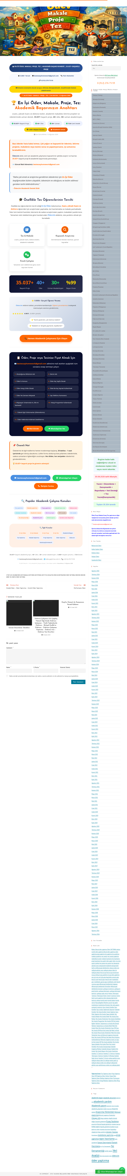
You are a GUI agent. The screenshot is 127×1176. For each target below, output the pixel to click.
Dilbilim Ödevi (95, 553)
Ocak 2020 (94, 851)
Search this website (97, 65)
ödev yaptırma (70, 575)
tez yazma (102, 963)
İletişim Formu (47, 486)
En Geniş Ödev (16, 575)
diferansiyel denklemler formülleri (101, 986)
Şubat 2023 (95, 718)
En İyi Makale (24, 575)
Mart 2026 (94, 589)
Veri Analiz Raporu (101, 1051)
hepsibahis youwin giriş (112, 977)
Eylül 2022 (94, 736)
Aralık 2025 (95, 599)
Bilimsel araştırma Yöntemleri (107, 1115)
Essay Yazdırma (112, 1121)
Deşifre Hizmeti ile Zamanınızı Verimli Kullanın (73, 603)
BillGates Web (65, 1174)
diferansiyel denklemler (102, 968)
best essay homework (112, 972)
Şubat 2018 (95, 920)
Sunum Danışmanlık (105, 1142)
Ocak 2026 (94, 596)
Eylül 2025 (94, 610)
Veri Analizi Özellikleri (114, 1019)
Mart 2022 (94, 758)
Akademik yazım (99, 1105)
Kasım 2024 (95, 646)
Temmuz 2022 (96, 743)
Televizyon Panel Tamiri (103, 996)
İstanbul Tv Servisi (104, 1058)
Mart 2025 (94, 632)
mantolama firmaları (104, 1005)
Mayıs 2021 (95, 794)
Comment (9, 648)
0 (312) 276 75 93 (47, 80)
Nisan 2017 (95, 927)
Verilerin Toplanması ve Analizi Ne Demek (107, 1023)
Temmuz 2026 (96, 574)
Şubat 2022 (95, 761)
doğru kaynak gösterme (99, 1121)
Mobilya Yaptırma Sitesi (106, 1078)
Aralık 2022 (95, 725)
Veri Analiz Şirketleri (107, 1042)
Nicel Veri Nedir (107, 1037)
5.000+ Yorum (25, 76)
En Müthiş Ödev (61, 575)
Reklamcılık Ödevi (96, 545)
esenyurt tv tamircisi (97, 1007)
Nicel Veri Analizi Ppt (105, 1030)
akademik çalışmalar (97, 1109)
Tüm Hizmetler (68, 76)
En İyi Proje (38, 575)
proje (115, 1135)
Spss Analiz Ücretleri (108, 1007)
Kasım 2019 (95, 859)
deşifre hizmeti (113, 1118)
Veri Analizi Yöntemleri (102, 1019)
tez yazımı (108, 963)
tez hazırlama (116, 959)
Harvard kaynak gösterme (104, 1124)
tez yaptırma (108, 954)
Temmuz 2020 (96, 830)
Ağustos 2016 (95, 930)
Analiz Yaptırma (111, 1012)
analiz (105, 1109)
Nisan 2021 (95, 797)
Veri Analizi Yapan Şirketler (107, 1014)
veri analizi (104, 956)
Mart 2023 (94, 715)
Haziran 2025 (95, 621)
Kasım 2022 (95, 729)
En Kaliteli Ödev (52, 575)
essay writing (95, 975)
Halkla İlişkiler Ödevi (97, 549)
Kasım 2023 (95, 689)
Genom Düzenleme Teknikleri (19, 628)
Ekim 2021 (94, 776)
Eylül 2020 (94, 823)
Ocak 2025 (94, 639)
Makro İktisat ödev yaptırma (99, 949)
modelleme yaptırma (105, 1135)
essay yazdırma (103, 975)
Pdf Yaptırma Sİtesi (100, 1076)
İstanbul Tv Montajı (108, 1056)
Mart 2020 (94, 844)
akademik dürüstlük (109, 1098)
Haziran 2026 (95, 578)
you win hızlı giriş (101, 977)
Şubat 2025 (95, 635)
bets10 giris (102, 979)
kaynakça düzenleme (105, 1129)
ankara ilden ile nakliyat (102, 1060)
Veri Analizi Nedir (104, 1016)
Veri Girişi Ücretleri (101, 1012)
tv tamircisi (114, 996)
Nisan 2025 (95, 628)
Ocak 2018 (94, 923)
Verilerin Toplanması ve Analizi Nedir (102, 1026)
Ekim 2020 (94, 819)
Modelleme (94, 1135)
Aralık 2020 (95, 812)
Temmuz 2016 (96, 934)
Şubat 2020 (95, 848)
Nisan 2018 (95, 916)
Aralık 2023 (95, 686)
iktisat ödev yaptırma (109, 952)
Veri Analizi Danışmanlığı (104, 1046)
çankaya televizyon (104, 991)
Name (8, 667)
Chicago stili (96, 1118)
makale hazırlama (107, 959)
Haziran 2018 (95, 909)
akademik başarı (97, 1098)
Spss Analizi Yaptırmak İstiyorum (105, 1009)
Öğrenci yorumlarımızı (60, 305)
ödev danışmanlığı (108, 998)
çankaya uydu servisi (102, 993)
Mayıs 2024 (95, 668)
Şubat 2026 (95, 592)
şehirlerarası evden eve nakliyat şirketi (109, 1065)
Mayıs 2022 (95, 751)
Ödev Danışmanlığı (104, 1156)
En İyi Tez (44, 575)
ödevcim (77, 575)
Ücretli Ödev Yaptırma (18, 577)
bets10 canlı (95, 979)
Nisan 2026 (95, 585)
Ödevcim (51, 215)
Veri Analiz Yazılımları (112, 1051)
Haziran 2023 (95, 704)
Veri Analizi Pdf (109, 1021)
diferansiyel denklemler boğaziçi (108, 984)
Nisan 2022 (95, 754)
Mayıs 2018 (95, 912)
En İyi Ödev (46, 206)
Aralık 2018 (95, 894)
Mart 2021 (94, 801)
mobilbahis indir (111, 982)
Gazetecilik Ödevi (96, 560)
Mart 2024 (94, 675)
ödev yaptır (109, 961)
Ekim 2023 (94, 693)
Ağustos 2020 (95, 826)
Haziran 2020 (95, 833)
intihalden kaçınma (115, 1124)
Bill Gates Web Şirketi (111, 75)
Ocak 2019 (94, 891)
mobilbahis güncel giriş (100, 982)
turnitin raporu (108, 1151)
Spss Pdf (113, 1028)
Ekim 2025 (94, 607)
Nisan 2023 (95, 711)
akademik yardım (103, 1101)
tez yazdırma (115, 954)
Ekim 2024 (94, 650)
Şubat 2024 (95, 679)
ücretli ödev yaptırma (98, 952)
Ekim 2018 (94, 902)
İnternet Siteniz (65, 667)
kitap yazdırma (102, 1132)
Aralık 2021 (95, 769)
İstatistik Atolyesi (106, 1049)
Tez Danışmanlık (106, 1146)
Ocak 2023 (94, 722)
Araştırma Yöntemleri (105, 1112)
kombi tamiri (104, 1000)
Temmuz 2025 (96, 617)
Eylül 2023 (94, 697)
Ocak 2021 (94, 808)
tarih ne (94, 968)
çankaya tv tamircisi (108, 989)
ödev (114, 961)
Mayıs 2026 (95, 581)
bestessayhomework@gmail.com (46, 76)
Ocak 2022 (94, 765)
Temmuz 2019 (96, 873)
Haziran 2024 (95, 664)
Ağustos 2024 (95, 657)
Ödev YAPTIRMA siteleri (113, 949)
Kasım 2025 (95, 603)
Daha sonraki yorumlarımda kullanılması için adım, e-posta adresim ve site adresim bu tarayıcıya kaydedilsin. (44, 676)
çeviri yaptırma (99, 998)
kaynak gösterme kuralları (107, 1127)
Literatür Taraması (112, 1132)
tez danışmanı (115, 963)
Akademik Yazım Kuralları (112, 1106)
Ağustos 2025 (95, 614)
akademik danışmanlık (112, 966)
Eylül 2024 (94, 653)
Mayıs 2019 (95, 880)
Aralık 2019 (95, 855)
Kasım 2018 (95, 898)
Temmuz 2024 (96, 661)
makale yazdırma (96, 956)
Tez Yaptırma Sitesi (106, 1073)
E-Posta (37, 667)
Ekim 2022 (94, 733)
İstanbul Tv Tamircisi (97, 1053)
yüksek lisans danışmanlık (99, 966)
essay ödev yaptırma (113, 975)
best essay (103, 972)
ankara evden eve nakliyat (103, 1063)
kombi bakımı (111, 1000)
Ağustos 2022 (95, 740)
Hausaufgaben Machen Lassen (103, 1002)
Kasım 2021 (95, 772)
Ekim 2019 (94, 862)
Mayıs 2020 (95, 837)
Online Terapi (109, 1076)
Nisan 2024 (95, 671)
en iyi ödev (31, 575)
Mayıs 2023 (95, 707)
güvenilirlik (94, 1124)
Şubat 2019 (95, 887)
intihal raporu (96, 1127)
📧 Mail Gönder (33, 429)
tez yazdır (103, 961)
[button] (110, 1172)
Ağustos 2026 (95, 571)
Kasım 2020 (95, 815)
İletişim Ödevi (95, 556)
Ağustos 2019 (95, 869)
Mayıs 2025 (95, 625)
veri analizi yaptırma (113, 956)
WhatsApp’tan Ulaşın (68, 478)
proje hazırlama (96, 961)
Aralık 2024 (95, 643)
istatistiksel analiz (97, 959)
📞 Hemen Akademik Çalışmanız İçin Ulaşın (46, 338)
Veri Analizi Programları (98, 1021)
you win (94, 977)
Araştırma (109, 1109)
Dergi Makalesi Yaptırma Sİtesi (108, 1080)
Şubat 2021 (95, 805)
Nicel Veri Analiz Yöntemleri (103, 1028)
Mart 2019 (94, 884)
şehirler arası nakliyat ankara (104, 970)
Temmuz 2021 (96, 787)
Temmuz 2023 (96, 700)
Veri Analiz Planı (104, 1044)
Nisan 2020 (95, 841)
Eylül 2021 (94, 779)
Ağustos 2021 (95, 783)
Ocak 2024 (94, 682)
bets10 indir (108, 979)
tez (10, 577)
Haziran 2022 (95, 747)
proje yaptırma (101, 954)
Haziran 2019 (95, 877)
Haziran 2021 (95, 790)
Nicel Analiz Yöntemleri (104, 1033)
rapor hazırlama (106, 1138)
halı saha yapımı (114, 1005)
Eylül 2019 (94, 866)
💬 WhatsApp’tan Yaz (56, 429)
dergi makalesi (105, 1118)
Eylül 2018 (94, 905)
